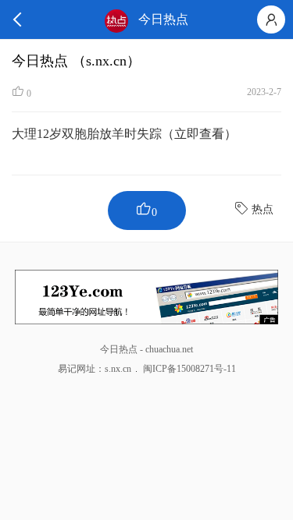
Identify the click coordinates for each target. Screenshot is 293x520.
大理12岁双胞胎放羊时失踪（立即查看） (124, 133)
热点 (262, 209)
